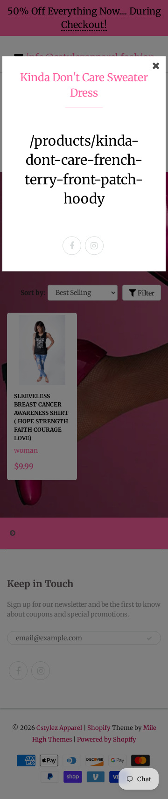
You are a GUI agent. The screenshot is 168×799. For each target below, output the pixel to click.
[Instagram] (94, 246)
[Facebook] (72, 246)
